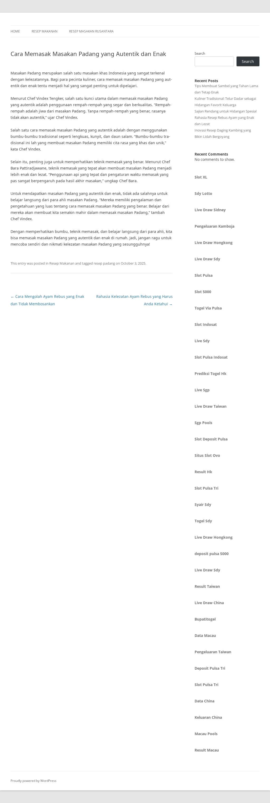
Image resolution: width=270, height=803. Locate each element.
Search (200, 53)
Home (15, 31)
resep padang (104, 263)
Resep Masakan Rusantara (91, 31)
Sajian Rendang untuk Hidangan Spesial (226, 111)
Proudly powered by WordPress (33, 780)
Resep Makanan (44, 31)
